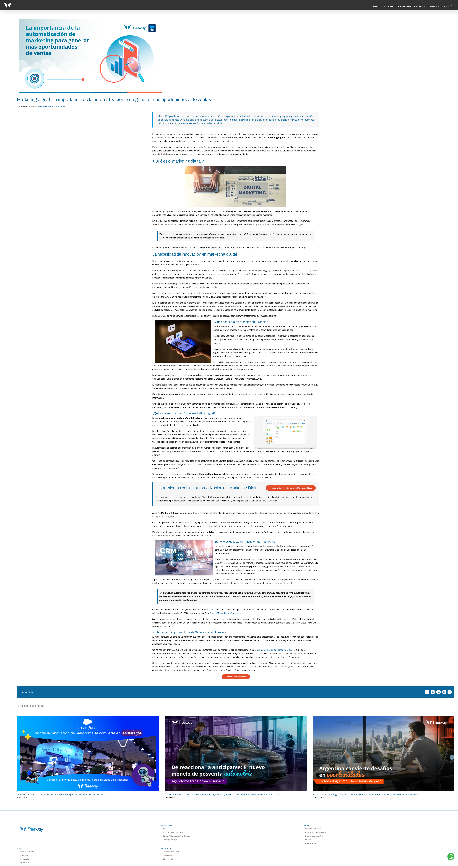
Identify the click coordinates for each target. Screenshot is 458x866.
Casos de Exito (168, 859)
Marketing (43, 106)
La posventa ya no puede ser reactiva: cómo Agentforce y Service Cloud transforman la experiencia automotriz (235, 753)
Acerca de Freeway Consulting (173, 832)
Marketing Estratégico (170, 840)
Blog (38, 106)
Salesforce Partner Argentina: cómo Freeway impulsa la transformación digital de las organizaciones (383, 753)
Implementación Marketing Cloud (316, 832)
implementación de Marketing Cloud (275, 650)
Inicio (164, 829)
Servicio (62, 106)
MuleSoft (308, 840)
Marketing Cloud (53, 106)
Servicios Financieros (27, 852)
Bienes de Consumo (27, 859)
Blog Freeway (167, 855)
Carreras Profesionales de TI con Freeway (176, 836)
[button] (452, 6)
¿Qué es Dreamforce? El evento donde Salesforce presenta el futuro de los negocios (88, 753)
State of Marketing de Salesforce (225, 613)
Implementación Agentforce (314, 836)
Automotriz (24, 855)
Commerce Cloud (311, 843)
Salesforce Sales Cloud (313, 829)
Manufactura (24, 863)
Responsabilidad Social (171, 852)
